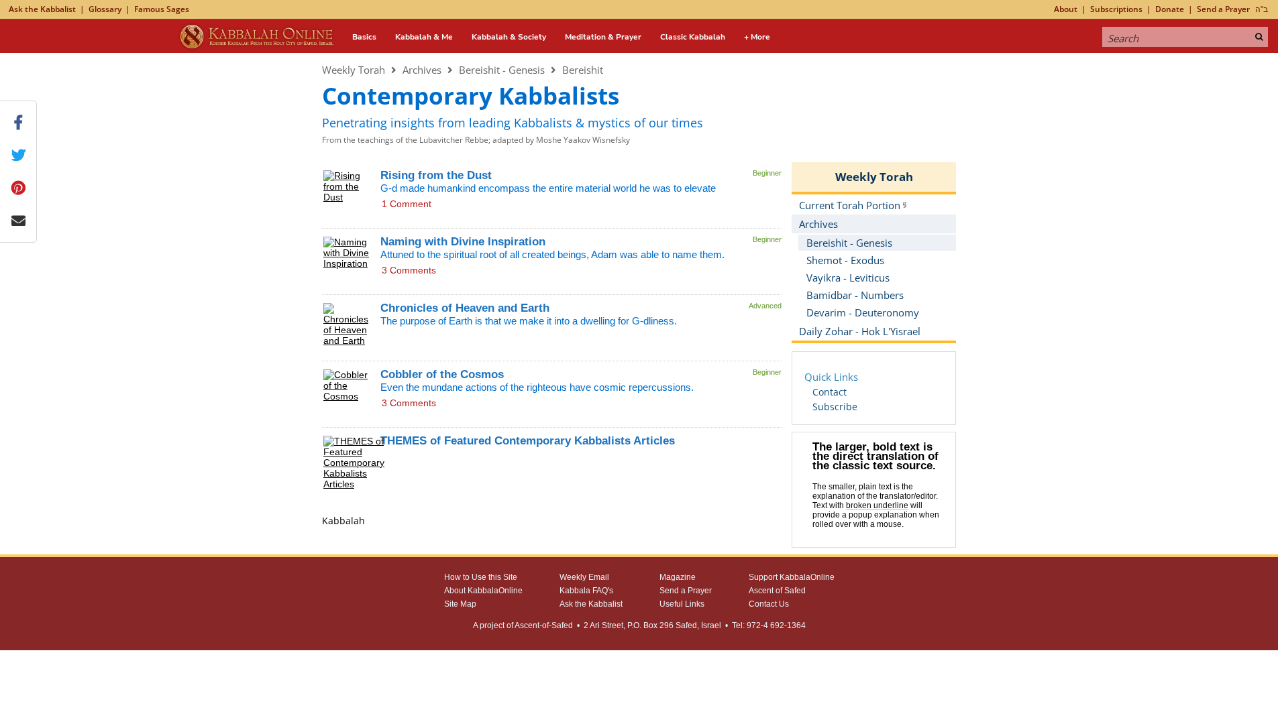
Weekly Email (584, 577)
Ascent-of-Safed (544, 625)
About (1065, 9)
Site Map (460, 604)
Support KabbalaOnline (792, 577)
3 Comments (409, 270)
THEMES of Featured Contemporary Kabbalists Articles (527, 440)
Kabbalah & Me (424, 37)
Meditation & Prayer (603, 37)
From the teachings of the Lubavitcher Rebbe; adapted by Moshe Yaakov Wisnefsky (476, 139)
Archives (422, 69)
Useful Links (681, 604)
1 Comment (406, 203)
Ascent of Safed (777, 590)
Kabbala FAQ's (586, 590)
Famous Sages (161, 9)
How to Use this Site (480, 577)
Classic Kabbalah (692, 37)
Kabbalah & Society (509, 37)
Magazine (677, 577)
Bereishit (582, 69)
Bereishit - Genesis (502, 69)
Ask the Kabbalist (42, 9)
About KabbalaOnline (483, 590)
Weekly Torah (353, 69)
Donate (1169, 9)
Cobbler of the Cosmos (442, 374)
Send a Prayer (1223, 9)
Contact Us (769, 604)
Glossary (105, 9)
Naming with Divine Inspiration (462, 241)
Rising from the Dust (436, 175)
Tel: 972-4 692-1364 (769, 625)
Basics (364, 37)
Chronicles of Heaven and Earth (464, 308)
